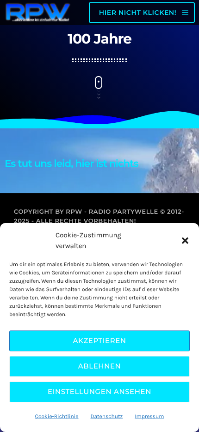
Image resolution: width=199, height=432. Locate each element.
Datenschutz (107, 416)
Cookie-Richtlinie (57, 416)
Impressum (149, 416)
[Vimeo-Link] (38, 12)
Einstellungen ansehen (99, 391)
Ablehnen (99, 366)
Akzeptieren (99, 340)
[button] (185, 240)
